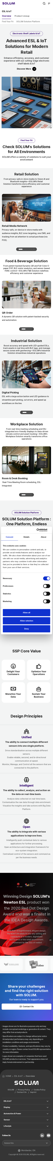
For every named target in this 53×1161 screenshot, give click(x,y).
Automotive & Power (12, 1114)
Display (7, 1107)
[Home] (8, 3)
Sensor (7, 1120)
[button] (21, 249)
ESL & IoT (8, 1101)
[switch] (46, 586)
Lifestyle (7, 1126)
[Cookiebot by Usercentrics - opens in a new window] (39, 530)
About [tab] (43, 537)
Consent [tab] (9, 537)
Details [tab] (27, 537)
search (44, 3)
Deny (26, 629)
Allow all (26, 613)
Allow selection (26, 621)
